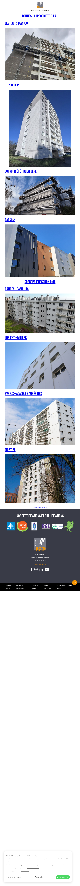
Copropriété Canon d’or (40, 282)
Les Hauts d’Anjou (16, 23)
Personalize (39, 877)
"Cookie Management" (33, 868)
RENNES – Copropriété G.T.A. (40, 16)
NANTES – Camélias (17, 289)
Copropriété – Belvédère (21, 171)
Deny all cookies (15, 877)
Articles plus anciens (40, 507)
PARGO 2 (10, 220)
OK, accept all (63, 877)
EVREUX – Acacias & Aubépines (23, 393)
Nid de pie (15, 85)
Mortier (10, 449)
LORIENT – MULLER (16, 337)
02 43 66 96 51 (41, 560)
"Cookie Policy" (25, 871)
